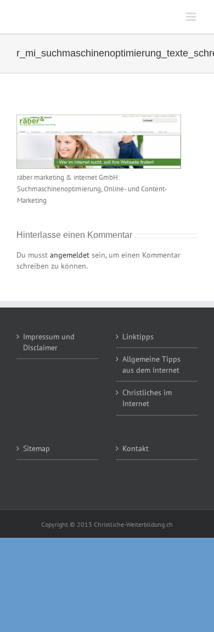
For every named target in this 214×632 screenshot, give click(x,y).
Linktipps (138, 336)
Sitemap (36, 448)
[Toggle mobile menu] (192, 16)
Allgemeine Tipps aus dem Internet (151, 364)
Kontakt (135, 448)
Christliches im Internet (147, 398)
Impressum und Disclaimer (49, 342)
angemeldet (69, 255)
